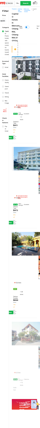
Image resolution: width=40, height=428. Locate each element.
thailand (14, 9)
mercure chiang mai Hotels (27, 10)
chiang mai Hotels (20, 10)
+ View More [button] (5, 110)
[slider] (3, 19)
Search (25, 3)
